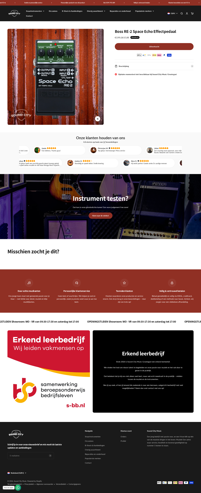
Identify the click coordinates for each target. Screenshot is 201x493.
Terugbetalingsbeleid (14, 484)
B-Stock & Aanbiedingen (72, 11)
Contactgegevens (75, 484)
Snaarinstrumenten (34, 11)
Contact (29, 16)
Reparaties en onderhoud (120, 11)
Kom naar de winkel (100, 215)
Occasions (53, 11)
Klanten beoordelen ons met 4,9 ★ (143, 3)
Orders (123, 436)
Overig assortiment (95, 11)
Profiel (123, 441)
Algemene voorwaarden (44, 484)
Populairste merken (143, 11)
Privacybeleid (29, 484)
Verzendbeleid (61, 484)
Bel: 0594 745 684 (73, 3)
